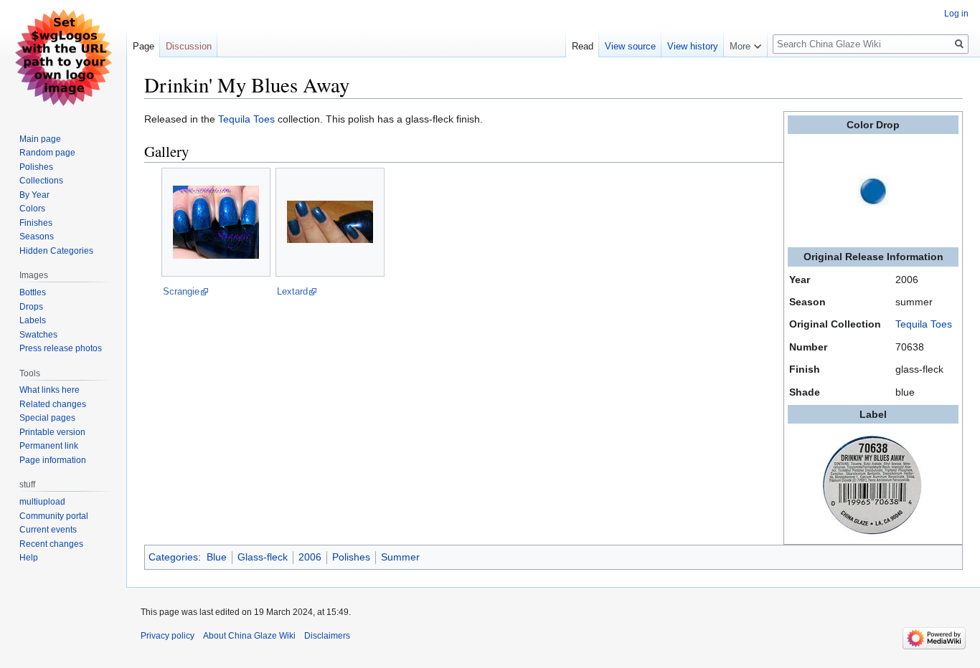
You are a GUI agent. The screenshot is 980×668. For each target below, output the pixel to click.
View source (630, 46)
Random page (47, 153)
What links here (49, 390)
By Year (34, 195)
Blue (217, 557)
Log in (956, 14)
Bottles (32, 292)
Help (28, 558)
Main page (40, 139)
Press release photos (60, 348)
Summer (400, 557)
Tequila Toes (923, 324)
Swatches (38, 335)
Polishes (351, 557)
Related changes (52, 404)
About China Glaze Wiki (249, 636)
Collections (41, 181)
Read (582, 46)
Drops (31, 307)
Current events (48, 530)
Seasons (36, 237)
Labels (32, 320)
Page (143, 46)
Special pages (47, 418)
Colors (32, 209)
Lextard (292, 291)
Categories (173, 557)
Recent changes (51, 544)
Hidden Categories (56, 251)
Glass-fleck (262, 557)
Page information (52, 460)
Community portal (53, 516)
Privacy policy (167, 636)
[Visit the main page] (63, 57)
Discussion (189, 46)
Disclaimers (327, 636)
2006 (309, 557)
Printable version (52, 432)
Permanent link (48, 446)
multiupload (42, 502)
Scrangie (181, 291)
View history (692, 46)
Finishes (35, 223)
